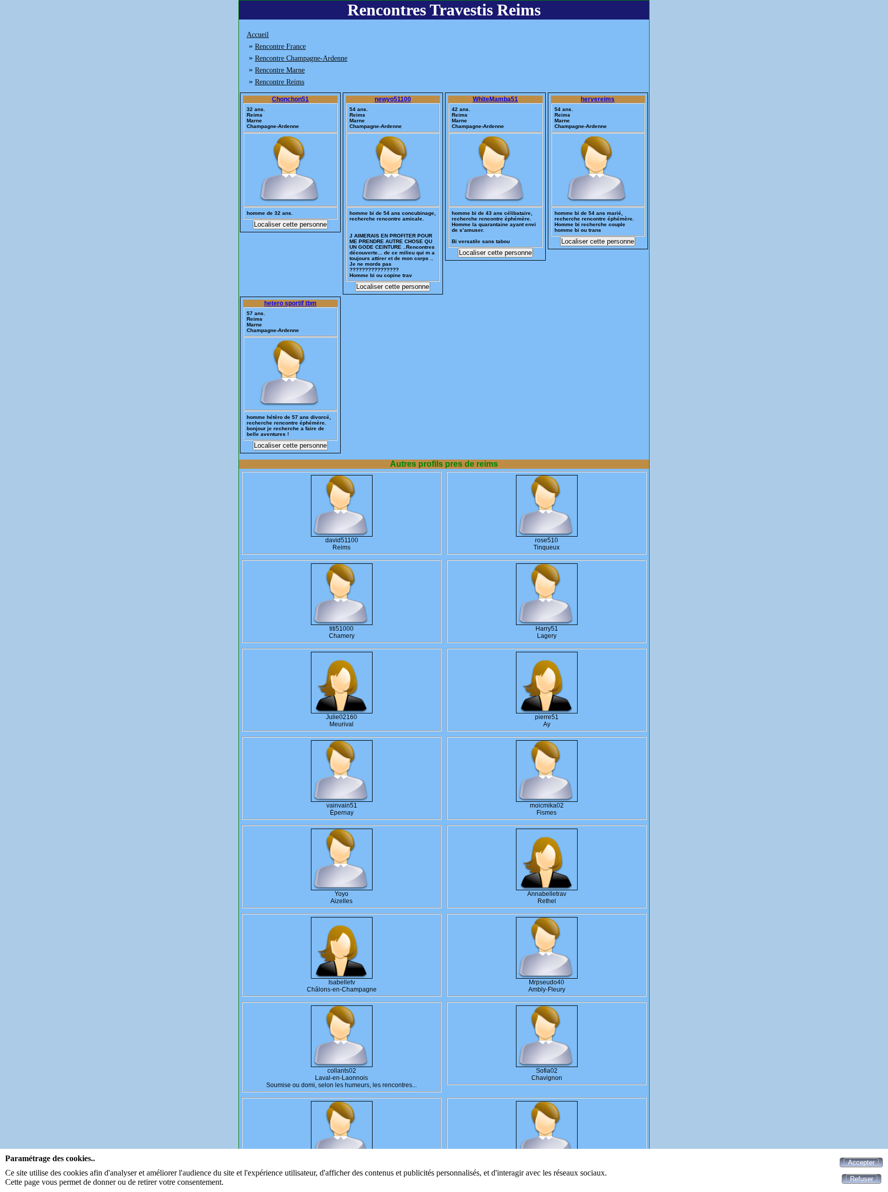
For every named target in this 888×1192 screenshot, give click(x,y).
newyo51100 (393, 99)
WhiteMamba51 (495, 99)
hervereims (598, 99)
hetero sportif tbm (290, 303)
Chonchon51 (290, 99)
